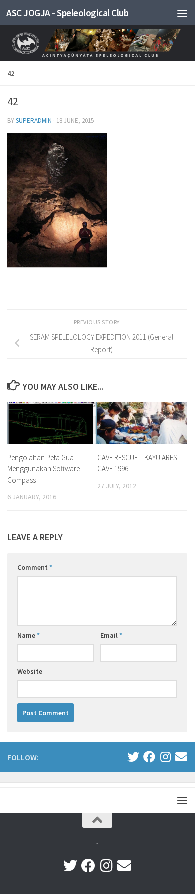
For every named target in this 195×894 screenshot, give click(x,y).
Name (29, 635)
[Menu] (182, 12)
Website (30, 671)
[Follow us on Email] (182, 757)
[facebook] (150, 757)
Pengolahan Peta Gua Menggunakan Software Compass (44, 469)
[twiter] (134, 757)
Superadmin (34, 120)
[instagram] (166, 757)
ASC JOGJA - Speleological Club (67, 13)
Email (111, 635)
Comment (35, 567)
